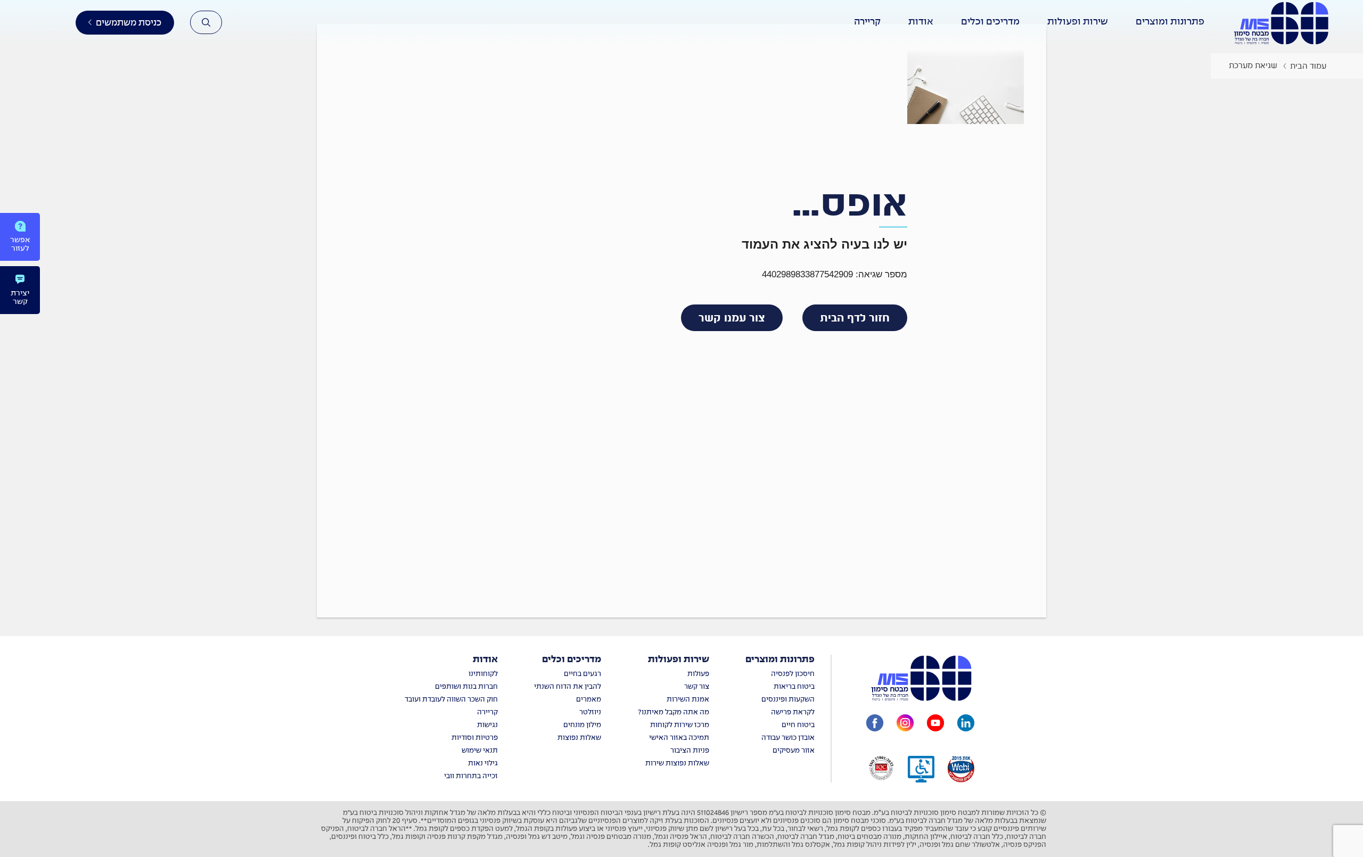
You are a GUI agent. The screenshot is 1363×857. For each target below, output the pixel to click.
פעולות (698, 674)
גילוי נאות (483, 763)
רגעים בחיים (582, 674)
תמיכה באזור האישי (679, 738)
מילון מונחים (582, 725)
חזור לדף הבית (855, 318)
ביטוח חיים (798, 725)
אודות (485, 659)
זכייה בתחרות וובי (471, 776)
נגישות (487, 725)
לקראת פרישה (793, 712)
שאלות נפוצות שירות (677, 763)
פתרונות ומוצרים (780, 659)
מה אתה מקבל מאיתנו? (673, 712)
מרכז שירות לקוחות (679, 725)
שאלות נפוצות (579, 738)
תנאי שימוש (480, 750)
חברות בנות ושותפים (466, 686)
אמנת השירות (688, 699)
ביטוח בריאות (794, 686)
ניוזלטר (590, 712)
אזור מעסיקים (794, 750)
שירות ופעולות (678, 659)
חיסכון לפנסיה (793, 674)
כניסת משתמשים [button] (128, 23)
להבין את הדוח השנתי (567, 686)
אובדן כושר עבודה (788, 738)
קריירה (487, 712)
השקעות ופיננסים (788, 699)
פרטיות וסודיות (474, 738)
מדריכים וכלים (571, 659)
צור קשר (696, 686)
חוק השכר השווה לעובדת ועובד (451, 699)
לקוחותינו (483, 674)
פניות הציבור (689, 750)
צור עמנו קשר (732, 318)
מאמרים (588, 699)
